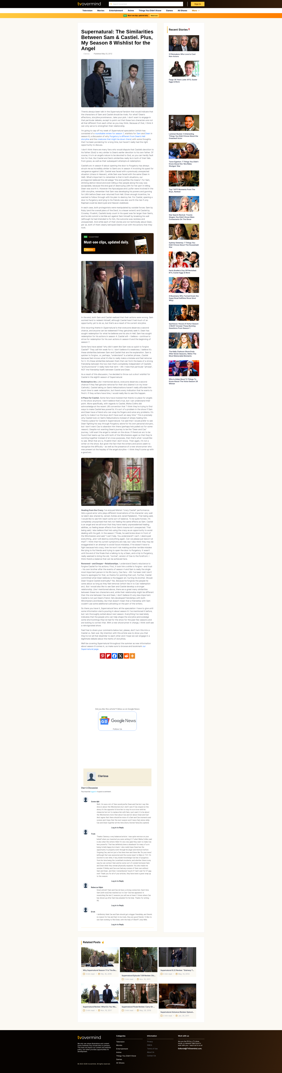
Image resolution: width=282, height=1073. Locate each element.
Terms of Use (152, 1049)
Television (87, 10)
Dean (147, 133)
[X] (120, 656)
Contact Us (151, 1056)
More (194, 10)
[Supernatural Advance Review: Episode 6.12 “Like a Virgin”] (177, 996)
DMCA (149, 1045)
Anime (131, 10)
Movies (100, 10)
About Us (150, 1052)
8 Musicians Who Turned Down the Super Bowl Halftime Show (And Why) (184, 298)
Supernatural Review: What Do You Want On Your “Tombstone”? (110, 1007)
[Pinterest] (102, 656)
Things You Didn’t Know (150, 10)
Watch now (154, 15)
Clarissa (86, 54)
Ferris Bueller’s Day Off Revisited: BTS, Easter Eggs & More (183, 271)
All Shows (182, 10)
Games (169, 10)
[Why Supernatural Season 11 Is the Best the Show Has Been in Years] (100, 957)
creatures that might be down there (114, 139)
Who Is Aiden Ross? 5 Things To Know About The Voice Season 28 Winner (183, 381)
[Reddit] (126, 656)
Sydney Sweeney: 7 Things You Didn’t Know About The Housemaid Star (184, 245)
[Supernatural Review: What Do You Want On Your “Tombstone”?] (100, 993)
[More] (132, 656)
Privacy (150, 1042)
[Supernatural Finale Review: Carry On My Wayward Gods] (138, 993)
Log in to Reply (117, 828)
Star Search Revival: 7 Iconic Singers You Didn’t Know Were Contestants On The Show (181, 217)
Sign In (197, 4)
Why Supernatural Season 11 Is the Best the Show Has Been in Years (112, 970)
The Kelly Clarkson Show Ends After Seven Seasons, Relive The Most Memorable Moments (182, 353)
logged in (94, 792)
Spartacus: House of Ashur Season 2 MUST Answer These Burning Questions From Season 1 (184, 326)
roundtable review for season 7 (109, 133)
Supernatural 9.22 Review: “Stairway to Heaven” (180, 970)
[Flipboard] (108, 656)
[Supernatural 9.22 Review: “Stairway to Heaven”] (177, 957)
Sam (139, 133)
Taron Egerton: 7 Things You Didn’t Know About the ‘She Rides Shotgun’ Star (183, 164)
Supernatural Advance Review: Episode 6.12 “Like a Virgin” (185, 1012)
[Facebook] (114, 656)
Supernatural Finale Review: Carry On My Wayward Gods (145, 1007)
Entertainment (116, 10)
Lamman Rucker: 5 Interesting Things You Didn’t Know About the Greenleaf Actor (183, 136)
